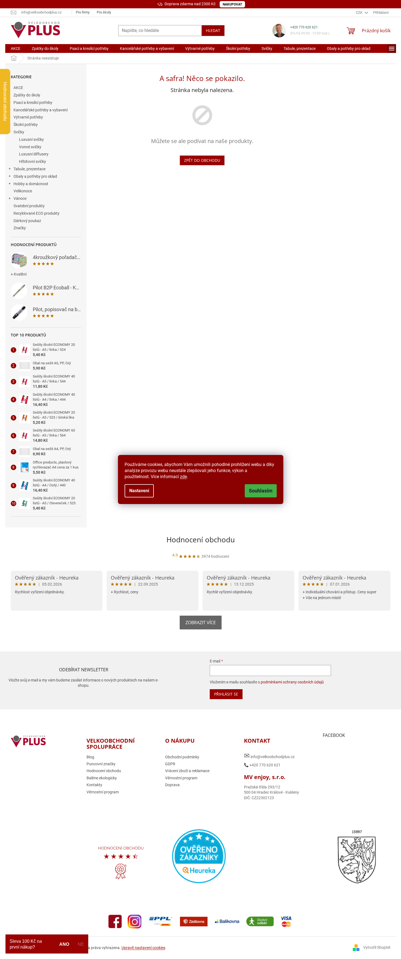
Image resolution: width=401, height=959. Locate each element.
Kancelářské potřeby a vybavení (41, 110)
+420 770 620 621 (304, 27)
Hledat (213, 30)
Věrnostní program (103, 792)
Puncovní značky (101, 764)
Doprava (172, 785)
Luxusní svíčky (31, 139)
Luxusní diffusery (34, 154)
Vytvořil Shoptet (377, 947)
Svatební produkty (29, 206)
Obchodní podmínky (182, 757)
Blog (90, 757)
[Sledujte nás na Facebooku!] (115, 921)
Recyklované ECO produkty (37, 213)
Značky (20, 228)
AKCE (18, 87)
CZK (359, 12)
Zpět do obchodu (202, 160)
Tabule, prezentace (29, 169)
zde (183, 476)
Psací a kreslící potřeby (33, 102)
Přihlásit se (226, 694)
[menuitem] (15, 48)
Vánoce (20, 198)
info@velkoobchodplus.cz (269, 756)
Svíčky (19, 132)
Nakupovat (232, 4)
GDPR (170, 764)
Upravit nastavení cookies (143, 947)
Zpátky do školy (27, 95)
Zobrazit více (200, 622)
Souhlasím (261, 491)
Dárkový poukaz (27, 221)
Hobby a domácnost (31, 184)
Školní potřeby (26, 124)
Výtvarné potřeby (28, 117)
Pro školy (104, 12)
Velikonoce (23, 191)
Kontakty (94, 785)
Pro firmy (83, 12)
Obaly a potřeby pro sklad (35, 176)
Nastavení (139, 490)
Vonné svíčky (30, 147)
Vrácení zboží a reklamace (187, 771)
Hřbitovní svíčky (32, 161)
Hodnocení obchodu (200, 540)
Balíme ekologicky (102, 778)
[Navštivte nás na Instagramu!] (134, 921)
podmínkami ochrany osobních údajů (292, 682)
